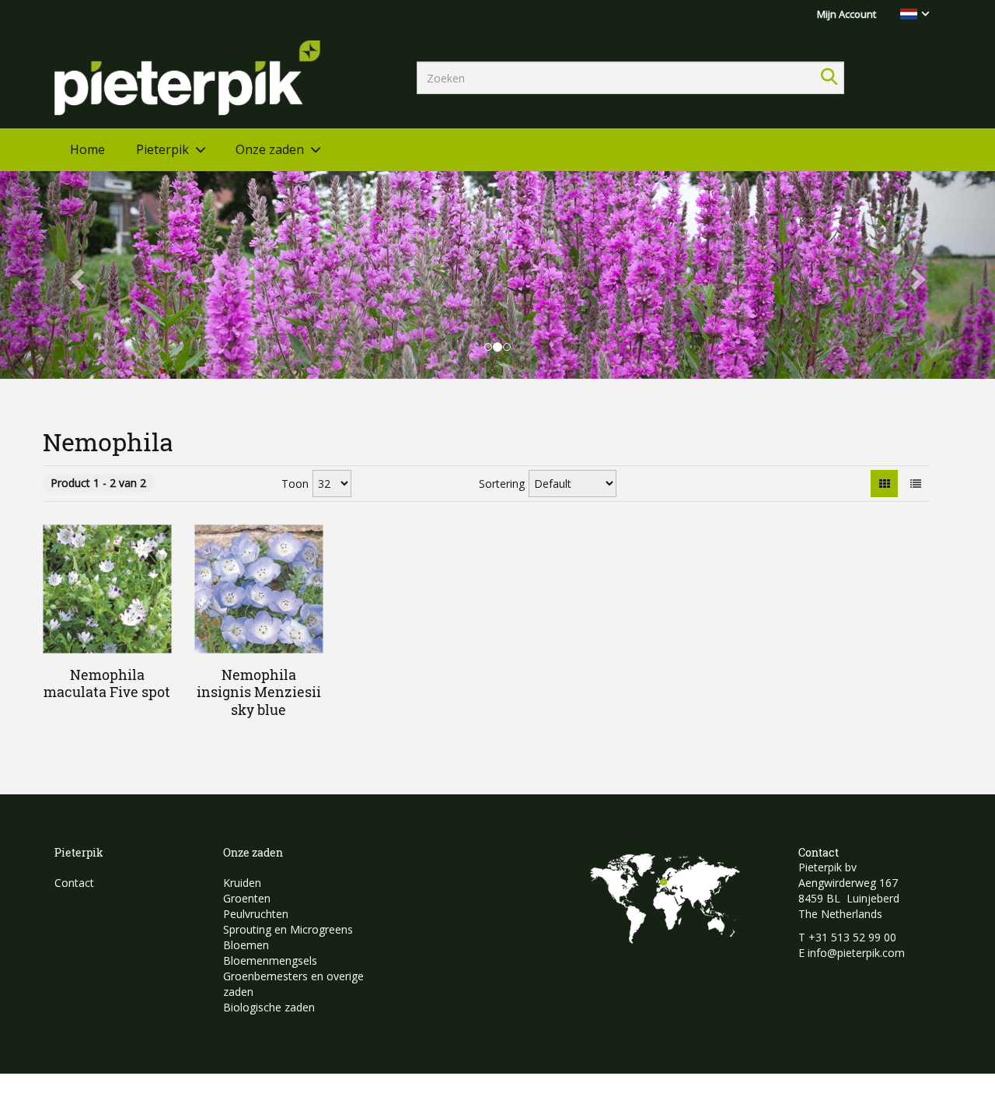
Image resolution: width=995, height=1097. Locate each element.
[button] (74, 275)
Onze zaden (270, 149)
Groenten (247, 898)
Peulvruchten (255, 913)
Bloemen (246, 945)
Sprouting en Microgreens (288, 929)
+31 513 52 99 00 (852, 937)
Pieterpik (162, 149)
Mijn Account (846, 14)
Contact (74, 882)
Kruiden (242, 882)
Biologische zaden (269, 1007)
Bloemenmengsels (270, 960)
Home (87, 149)
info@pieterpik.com (856, 952)
